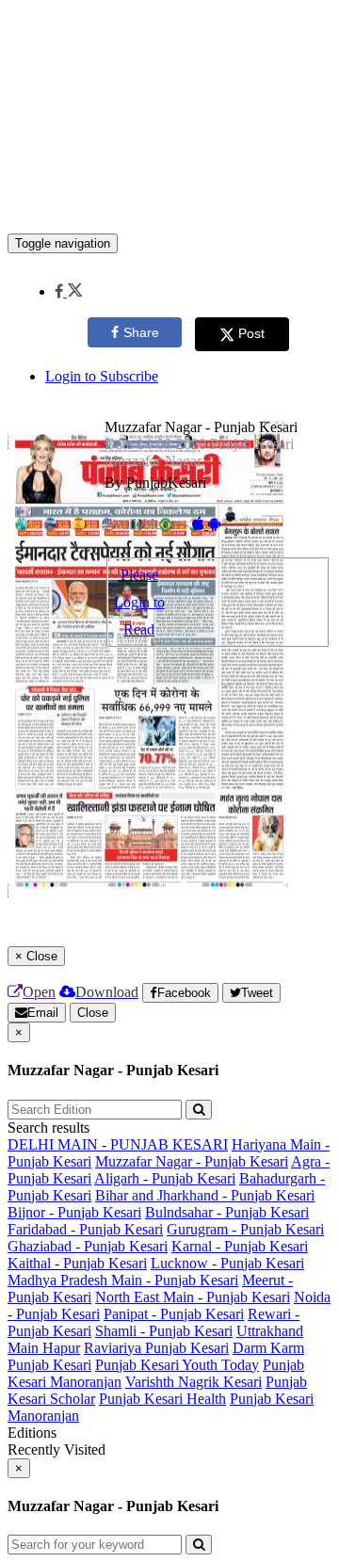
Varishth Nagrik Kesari (193, 1382)
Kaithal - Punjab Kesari (77, 1263)
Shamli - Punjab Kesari (164, 1331)
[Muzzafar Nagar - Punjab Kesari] (169, 205)
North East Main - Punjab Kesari (192, 1297)
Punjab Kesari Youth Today (177, 1365)
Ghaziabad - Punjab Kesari (88, 1246)
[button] (68, 291)
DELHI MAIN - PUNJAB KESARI (118, 1144)
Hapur (61, 1348)
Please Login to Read (139, 602)
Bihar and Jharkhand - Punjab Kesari (205, 1195)
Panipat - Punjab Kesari (174, 1314)
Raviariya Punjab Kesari (156, 1348)
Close (92, 1013)
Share (141, 332)
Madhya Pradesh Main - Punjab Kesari (123, 1280)
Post (251, 333)
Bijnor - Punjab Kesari (74, 1212)
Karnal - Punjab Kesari (239, 1246)
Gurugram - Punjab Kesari (245, 1229)
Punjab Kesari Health (162, 1399)
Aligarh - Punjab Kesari (164, 1178)
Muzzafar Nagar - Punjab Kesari (191, 1161)
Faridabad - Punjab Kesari (85, 1229)
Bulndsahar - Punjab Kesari (227, 1212)
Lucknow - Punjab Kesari (227, 1263)
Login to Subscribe (101, 376)
